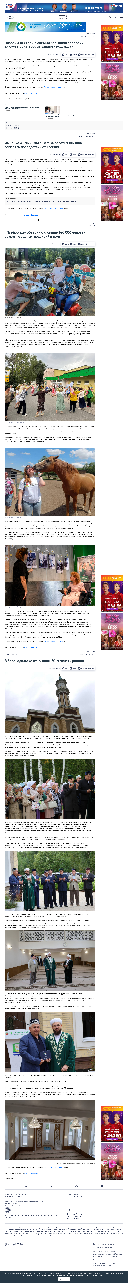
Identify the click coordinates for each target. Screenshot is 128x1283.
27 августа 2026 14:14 (87, 654)
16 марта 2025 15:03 (87, 36)
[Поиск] (110, 17)
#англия (19, 220)
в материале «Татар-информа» (64, 189)
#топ (28, 98)
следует (16, 81)
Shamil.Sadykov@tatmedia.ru (102, 1265)
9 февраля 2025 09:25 (87, 136)
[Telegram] (51, 1186)
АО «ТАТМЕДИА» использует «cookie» (104, 1251)
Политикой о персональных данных (69, 1275)
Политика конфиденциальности (103, 1260)
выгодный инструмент (29, 193)
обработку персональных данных (44, 1275)
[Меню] (121, 17)
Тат (16, 17)
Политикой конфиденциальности (93, 1275)
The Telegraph (10, 164)
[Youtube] (102, 1186)
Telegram (34, 93)
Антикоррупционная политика (102, 1247)
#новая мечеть (11, 1178)
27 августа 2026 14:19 (87, 226)
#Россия (19, 98)
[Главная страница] (63, 17)
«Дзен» (26, 93)
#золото (9, 98)
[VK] (26, 1186)
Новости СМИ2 (12, 125)
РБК (74, 62)
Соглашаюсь (64, 1279)
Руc (6, 17)
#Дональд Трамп (32, 220)
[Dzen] (76, 1186)
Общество (91, 223)
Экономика (91, 34)
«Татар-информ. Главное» (54, 87)
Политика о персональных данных (104, 1244)
